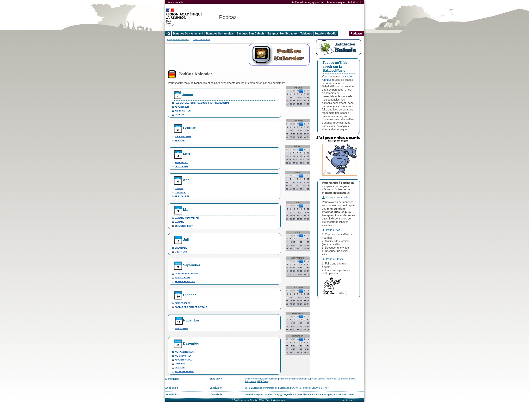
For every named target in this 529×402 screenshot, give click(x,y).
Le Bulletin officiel (346, 378)
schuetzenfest (184, 226)
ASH (327, 388)
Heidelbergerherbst (188, 274)
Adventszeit (182, 107)
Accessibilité (175, 2)
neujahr (180, 367)
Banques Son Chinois (250, 33)
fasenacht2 (181, 166)
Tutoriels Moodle (325, 33)
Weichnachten (183, 356)
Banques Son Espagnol (282, 33)
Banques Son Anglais (220, 33)
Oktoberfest (183, 303)
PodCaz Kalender (201, 39)
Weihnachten (183, 111)
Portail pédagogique (307, 2)
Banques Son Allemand (188, 33)
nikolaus (180, 364)
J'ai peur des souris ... (338, 197)
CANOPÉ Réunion (300, 388)
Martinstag (181, 328)
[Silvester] (186, 115)
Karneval (180, 140)
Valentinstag (183, 136)
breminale (181, 248)
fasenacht (181, 162)
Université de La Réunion (277, 388)
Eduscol (356, 2)
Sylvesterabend (184, 371)
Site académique (335, 2)
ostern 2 (180, 192)
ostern (179, 188)
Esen (265, 381)
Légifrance (250, 381)
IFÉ (259, 381)
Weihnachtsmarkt (185, 352)
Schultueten (182, 277)
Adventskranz (183, 360)
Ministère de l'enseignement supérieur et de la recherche (307, 378)
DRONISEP (317, 388)
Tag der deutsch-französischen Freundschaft (203, 103)
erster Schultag (185, 281)
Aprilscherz (182, 196)
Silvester (180, 115)
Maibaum (179, 222)
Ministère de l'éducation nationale (261, 378)
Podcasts (356, 33)
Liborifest (181, 252)
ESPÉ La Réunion (253, 388)
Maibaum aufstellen (187, 218)
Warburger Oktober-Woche (191, 307)
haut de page (347, 400)
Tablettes (306, 33)
